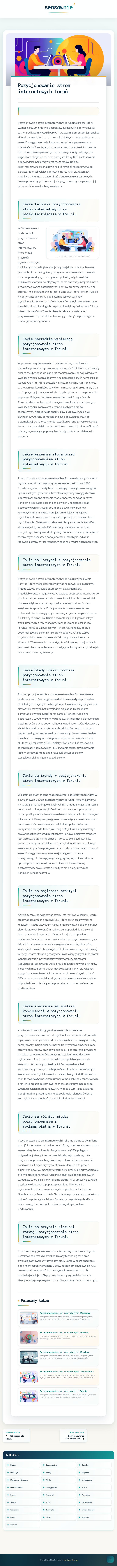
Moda (48, 1480)
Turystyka (50, 1510)
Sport (48, 1502)
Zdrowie (13, 1525)
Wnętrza (85, 1517)
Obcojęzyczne (51, 1487)
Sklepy (13, 1502)
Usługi (48, 1517)
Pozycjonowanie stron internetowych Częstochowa (67, 1371)
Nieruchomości (16, 1487)
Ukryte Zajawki (88, 1510)
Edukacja (14, 1472)
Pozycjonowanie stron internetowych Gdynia (63, 1391)
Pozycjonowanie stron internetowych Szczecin (64, 1332)
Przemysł (50, 1495)
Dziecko (85, 1465)
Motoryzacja (87, 1480)
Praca (84, 1487)
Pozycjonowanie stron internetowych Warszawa (65, 1312)
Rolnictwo (86, 1495)
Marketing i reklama (19, 1480)
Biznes (13, 1465)
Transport (14, 1510)
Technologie (87, 1502)
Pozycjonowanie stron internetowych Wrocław (64, 1352)
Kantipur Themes (71, 1560)
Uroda (13, 1517)
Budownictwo (51, 1465)
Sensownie (58, 7)
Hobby (48, 1472)
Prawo (13, 1495)
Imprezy (85, 1472)
